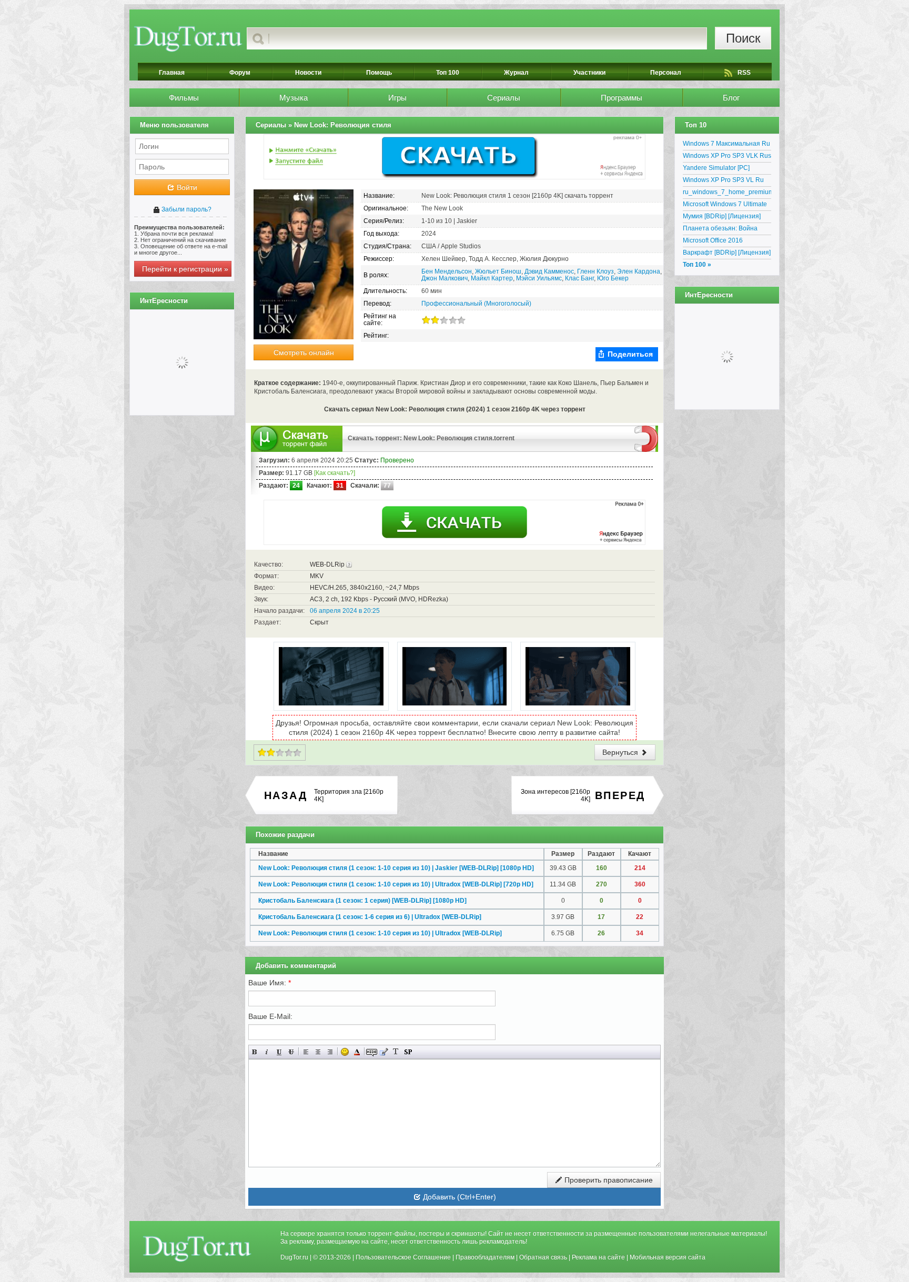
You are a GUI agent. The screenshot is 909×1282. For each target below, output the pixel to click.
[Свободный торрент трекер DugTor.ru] (197, 1248)
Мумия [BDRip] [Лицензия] (722, 216)
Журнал (516, 72)
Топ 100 (447, 72)
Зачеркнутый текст (291, 1051)
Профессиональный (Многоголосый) (476, 303)
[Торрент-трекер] (188, 38)
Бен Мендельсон (446, 271)
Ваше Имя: (269, 982)
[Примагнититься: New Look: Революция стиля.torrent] (646, 438)
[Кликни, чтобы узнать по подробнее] (349, 564)
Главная (172, 72)
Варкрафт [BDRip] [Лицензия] (727, 252)
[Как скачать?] (334, 473)
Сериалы (503, 97)
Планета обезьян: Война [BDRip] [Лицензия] (720, 230)
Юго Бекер (613, 278)
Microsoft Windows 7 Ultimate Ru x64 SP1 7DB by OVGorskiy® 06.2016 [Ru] (725, 205)
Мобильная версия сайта (667, 1257)
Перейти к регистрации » (185, 269)
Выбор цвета (357, 1051)
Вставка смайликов (345, 1051)
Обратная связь (543, 1257)
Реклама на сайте (598, 1257)
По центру (318, 1051)
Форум (239, 72)
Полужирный (255, 1051)
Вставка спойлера (408, 1051)
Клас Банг (579, 278)
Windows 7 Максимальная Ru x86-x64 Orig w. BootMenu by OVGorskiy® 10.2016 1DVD (726, 145)
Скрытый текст (372, 1051)
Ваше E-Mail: (270, 1016)
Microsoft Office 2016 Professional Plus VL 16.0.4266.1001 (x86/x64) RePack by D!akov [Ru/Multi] (723, 242)
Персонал (665, 72)
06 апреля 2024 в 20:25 (345, 610)
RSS (744, 72)
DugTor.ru (294, 1257)
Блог (731, 97)
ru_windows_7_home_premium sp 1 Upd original (727, 193)
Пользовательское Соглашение (403, 1257)
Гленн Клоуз (595, 271)
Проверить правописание (607, 1180)
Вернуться (621, 752)
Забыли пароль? (185, 209)
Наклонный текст (267, 1051)
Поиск (743, 38)
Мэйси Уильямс (539, 278)
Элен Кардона (638, 271)
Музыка (293, 97)
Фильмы (184, 97)
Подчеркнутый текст (279, 1051)
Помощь (379, 72)
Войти (186, 187)
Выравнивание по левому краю (306, 1051)
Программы (621, 97)
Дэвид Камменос (549, 271)
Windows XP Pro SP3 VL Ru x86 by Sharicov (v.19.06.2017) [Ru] (727, 181)
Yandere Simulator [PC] (716, 167)
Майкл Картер (492, 278)
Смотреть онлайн (304, 352)
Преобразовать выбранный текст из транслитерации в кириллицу (396, 1051)
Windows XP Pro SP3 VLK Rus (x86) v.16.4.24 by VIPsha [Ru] (727, 157)
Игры (397, 97)
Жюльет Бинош (498, 271)
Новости (308, 72)
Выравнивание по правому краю (330, 1051)
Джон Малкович (444, 278)
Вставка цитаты (384, 1051)
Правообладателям (485, 1257)
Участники (589, 72)
